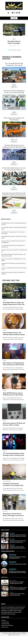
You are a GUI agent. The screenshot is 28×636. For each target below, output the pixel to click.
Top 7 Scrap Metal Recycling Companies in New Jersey (14, 64)
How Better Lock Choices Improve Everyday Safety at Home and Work (17, 572)
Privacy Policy (5, 622)
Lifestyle (14, 580)
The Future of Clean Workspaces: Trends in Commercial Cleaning (14, 91)
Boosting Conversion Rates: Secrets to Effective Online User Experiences (14, 194)
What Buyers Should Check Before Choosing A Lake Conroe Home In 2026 (13, 515)
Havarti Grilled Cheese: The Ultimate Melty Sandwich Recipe (14, 333)
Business (14, 84)
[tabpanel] (14, 37)
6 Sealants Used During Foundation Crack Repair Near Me (13, 484)
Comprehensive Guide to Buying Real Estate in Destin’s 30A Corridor (18, 541)
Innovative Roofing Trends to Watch (17, 564)
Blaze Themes (16, 634)
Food (16, 139)
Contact (3, 620)
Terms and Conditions (7, 625)
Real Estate (5, 511)
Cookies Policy (5, 623)
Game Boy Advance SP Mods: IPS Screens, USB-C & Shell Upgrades (14, 424)
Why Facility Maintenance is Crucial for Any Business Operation (14, 169)
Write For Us (4, 627)
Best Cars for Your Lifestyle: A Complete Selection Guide (17, 582)
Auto (11, 580)
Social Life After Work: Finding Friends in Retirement (17, 594)
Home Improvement (7, 481)
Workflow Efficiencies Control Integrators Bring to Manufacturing (14, 146)
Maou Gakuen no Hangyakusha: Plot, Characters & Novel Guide (13, 364)
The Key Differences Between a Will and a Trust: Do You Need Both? (18, 588)
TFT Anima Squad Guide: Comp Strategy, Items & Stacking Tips (13, 454)
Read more (14, 86)
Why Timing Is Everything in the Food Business (14, 119)
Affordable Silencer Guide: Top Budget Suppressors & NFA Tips (14, 42)
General (14, 39)
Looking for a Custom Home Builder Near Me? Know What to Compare (17, 547)
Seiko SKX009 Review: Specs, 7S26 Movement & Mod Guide (13, 394)
